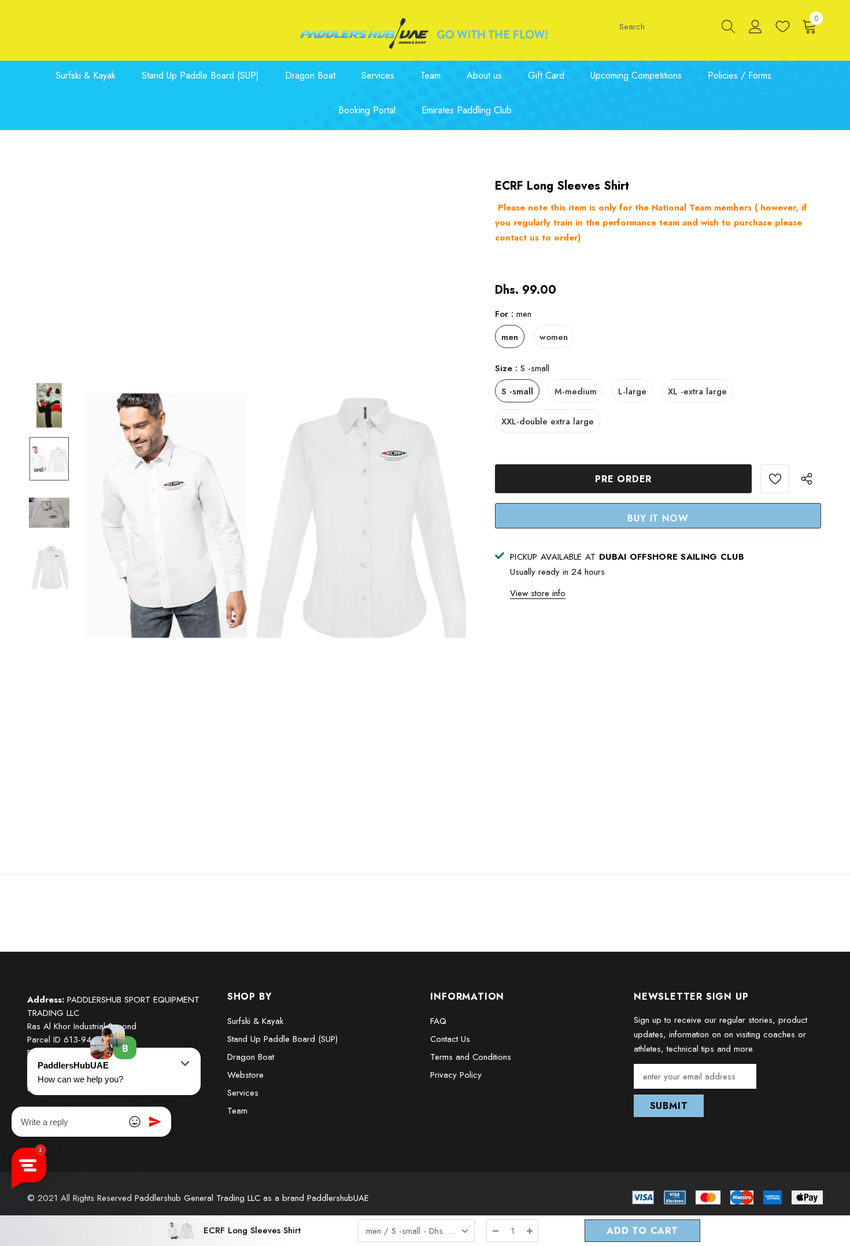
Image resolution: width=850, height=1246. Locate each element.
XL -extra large (697, 391)
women (553, 337)
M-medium (576, 391)
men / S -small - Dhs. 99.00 (419, 1231)
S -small (517, 391)
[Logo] (425, 33)
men (509, 337)
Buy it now (657, 518)
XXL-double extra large (547, 421)
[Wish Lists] (774, 478)
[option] (275, 513)
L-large (632, 391)
